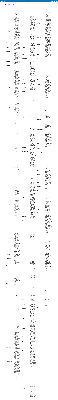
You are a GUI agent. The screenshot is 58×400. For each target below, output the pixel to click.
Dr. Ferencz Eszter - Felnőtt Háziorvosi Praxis (33, 288)
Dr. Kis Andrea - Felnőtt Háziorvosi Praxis (32, 369)
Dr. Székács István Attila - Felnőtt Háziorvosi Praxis (32, 213)
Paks (22, 336)
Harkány (23, 47)
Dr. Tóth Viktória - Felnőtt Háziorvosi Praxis (16, 130)
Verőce (38, 282)
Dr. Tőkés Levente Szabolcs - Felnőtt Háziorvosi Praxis (48, 24)
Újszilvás (38, 205)
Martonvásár (24, 230)
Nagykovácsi (24, 274)
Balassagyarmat (9, 17)
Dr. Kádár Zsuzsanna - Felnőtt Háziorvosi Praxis (17, 371)
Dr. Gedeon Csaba (32, 328)
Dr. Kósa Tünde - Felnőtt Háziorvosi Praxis (48, 270)
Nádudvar (23, 261)
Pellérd (38, 6)
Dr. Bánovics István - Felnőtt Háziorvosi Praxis (48, 175)
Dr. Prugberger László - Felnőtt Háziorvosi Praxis (47, 156)
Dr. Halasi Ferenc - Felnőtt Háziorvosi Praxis (16, 144)
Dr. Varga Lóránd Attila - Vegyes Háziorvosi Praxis (32, 44)
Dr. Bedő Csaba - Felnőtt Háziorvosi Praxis (48, 263)
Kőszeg (23, 197)
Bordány (7, 47)
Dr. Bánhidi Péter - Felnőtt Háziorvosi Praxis (48, 213)
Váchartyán (39, 245)
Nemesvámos (24, 295)
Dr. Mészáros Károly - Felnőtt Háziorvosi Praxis (17, 333)
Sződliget (38, 166)
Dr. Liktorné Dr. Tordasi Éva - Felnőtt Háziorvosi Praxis (17, 221)
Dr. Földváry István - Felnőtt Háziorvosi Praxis (17, 291)
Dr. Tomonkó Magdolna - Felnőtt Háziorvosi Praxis (17, 234)
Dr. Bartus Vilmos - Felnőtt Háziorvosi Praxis (16, 212)
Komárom (23, 186)
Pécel (22, 341)
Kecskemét (23, 125)
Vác (37, 212)
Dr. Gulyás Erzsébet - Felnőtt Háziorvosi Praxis (33, 363)
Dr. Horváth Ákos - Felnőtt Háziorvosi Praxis (16, 140)
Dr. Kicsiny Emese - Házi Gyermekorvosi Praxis (48, 163)
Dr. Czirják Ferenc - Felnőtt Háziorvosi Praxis (17, 365)
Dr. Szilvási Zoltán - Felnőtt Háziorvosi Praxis (32, 114)
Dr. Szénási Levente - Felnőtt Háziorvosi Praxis (17, 187)
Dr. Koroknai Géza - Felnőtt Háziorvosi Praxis (48, 45)
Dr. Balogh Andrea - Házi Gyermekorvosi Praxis (17, 209)
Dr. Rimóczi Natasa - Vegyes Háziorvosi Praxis (17, 251)
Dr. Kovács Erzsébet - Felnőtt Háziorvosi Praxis (17, 377)
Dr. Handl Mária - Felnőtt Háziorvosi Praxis (48, 198)
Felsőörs (7, 287)
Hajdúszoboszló (24, 6)
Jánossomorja (24, 87)
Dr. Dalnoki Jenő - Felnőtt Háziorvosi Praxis (32, 357)
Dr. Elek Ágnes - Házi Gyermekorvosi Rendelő (17, 255)
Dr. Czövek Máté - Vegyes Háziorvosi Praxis (32, 296)
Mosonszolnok (24, 258)
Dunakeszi (8, 204)
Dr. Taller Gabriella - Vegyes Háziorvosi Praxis (33, 217)
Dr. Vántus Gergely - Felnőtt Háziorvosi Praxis (17, 58)
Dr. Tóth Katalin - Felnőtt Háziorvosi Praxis (16, 237)
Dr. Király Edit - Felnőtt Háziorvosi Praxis (16, 97)
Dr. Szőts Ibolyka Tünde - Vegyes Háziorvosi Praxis (16, 10)
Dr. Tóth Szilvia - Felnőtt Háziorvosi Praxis (16, 304)
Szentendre (39, 119)
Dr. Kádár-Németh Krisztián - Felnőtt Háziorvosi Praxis (32, 275)
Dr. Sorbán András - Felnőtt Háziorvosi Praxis (33, 284)
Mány (23, 224)
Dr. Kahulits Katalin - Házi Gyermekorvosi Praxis (17, 62)
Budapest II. (8, 51)
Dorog (7, 200)
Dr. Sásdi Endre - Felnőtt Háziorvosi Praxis (16, 197)
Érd (6, 269)
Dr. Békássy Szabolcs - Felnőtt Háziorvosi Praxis (17, 259)
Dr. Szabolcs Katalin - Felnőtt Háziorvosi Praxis (33, 141)
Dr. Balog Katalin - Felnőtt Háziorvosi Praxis (16, 69)
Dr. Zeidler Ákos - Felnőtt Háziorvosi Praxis (48, 276)
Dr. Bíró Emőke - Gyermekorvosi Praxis (47, 167)
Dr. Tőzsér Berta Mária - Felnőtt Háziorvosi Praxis (32, 305)
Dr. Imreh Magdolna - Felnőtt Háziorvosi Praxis (17, 218)
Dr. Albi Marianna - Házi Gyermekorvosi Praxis (17, 300)
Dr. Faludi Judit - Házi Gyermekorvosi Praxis (17, 273)
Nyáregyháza (24, 304)
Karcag (23, 117)
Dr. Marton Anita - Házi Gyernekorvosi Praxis (48, 229)
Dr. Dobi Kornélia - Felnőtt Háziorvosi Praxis (16, 91)
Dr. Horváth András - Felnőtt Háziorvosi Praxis (33, 366)
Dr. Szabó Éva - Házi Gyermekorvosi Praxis (33, 76)
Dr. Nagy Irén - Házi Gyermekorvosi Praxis (17, 225)
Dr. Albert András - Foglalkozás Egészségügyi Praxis (17, 297)
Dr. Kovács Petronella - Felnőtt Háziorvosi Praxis (33, 19)
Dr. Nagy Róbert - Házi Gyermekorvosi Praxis (17, 228)
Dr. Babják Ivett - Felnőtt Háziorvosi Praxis (16, 88)
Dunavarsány (8, 258)
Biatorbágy (8, 42)
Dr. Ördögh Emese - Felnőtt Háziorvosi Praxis (48, 232)
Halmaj (23, 43)
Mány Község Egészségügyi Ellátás (32, 225)
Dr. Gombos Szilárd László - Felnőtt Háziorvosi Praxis (17, 215)
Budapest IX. (8, 87)
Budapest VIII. (8, 103)
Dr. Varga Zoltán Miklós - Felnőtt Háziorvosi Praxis (32, 385)
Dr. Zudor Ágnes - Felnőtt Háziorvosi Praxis (32, 31)
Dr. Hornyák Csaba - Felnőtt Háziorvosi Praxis (17, 78)
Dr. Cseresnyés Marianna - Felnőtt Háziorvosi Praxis (32, 92)
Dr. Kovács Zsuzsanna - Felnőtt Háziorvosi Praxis (33, 22)
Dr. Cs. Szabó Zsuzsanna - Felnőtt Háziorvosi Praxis (33, 59)
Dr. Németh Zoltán (16, 302)
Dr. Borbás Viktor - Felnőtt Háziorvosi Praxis (32, 10)
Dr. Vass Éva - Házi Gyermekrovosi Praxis (32, 122)
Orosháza (23, 318)
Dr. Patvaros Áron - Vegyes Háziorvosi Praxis (33, 322)
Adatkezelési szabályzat (35, 398)
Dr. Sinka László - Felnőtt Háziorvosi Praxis (48, 304)
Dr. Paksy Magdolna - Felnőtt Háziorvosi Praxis (33, 190)
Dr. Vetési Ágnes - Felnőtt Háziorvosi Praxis (48, 126)
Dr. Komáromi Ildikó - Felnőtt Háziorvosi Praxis (48, 130)
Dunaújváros (8, 254)
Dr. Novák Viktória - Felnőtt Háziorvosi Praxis (48, 16)
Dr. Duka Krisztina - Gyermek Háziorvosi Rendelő (17, 52)
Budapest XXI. (8, 160)
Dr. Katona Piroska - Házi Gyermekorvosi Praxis (17, 348)
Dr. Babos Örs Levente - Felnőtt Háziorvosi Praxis (16, 352)
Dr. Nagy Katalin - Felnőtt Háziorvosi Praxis (16, 161)
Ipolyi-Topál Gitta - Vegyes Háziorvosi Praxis (48, 206)
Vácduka (38, 241)
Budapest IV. (8, 65)
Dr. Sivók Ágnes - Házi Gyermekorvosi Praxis (17, 180)
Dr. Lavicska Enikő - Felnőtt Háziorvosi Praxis (17, 148)
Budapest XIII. (8, 123)
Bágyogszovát (8, 13)
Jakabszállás (24, 83)
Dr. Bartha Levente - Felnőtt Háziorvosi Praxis (48, 183)
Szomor (38, 159)
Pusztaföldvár (39, 19)
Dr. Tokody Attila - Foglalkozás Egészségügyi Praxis (48, 250)
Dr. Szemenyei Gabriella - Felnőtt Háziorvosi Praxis (32, 325)
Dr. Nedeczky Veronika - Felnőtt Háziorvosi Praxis (32, 198)
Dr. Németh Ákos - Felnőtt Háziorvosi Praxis (32, 333)
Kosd (22, 193)
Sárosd (38, 44)
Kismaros (23, 178)
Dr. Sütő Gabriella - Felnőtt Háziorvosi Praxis (32, 103)
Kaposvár (23, 106)
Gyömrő (7, 351)
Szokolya (38, 143)
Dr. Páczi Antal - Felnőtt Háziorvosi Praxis (32, 255)
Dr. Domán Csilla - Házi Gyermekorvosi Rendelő (17, 320)
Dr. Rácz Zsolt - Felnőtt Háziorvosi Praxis (48, 191)
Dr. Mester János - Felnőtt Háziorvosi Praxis (32, 69)
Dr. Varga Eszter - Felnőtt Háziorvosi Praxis (48, 235)
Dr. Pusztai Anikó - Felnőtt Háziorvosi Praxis (16, 151)
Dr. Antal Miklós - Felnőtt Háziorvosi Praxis (16, 183)
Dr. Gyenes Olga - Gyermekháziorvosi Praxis (33, 111)
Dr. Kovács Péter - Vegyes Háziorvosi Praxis (48, 257)
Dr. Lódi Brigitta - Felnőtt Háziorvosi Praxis (32, 135)
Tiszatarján (39, 194)
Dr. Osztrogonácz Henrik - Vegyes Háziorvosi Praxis (32, 194)
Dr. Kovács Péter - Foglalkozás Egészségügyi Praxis (48, 254)
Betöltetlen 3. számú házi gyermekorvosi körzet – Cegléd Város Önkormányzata (17, 169)
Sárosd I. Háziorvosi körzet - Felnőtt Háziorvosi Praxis (48, 51)
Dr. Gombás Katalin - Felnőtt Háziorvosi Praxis (48, 120)
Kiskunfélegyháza (25, 151)
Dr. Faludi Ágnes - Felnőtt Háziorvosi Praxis (32, 360)
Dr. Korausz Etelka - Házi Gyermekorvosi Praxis (48, 13)
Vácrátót (38, 253)
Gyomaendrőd (8, 347)
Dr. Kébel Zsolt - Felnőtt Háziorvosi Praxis (16, 25)
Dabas (7, 190)
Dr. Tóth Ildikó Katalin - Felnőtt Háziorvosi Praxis (32, 144)
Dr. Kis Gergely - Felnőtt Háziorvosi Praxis (48, 153)
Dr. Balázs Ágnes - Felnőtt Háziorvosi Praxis (16, 108)
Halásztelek (24, 34)
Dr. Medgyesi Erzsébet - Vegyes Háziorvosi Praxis (32, 319)
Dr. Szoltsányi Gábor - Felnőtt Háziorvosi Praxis (48, 123)
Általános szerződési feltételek (27, 398)
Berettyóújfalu (8, 31)
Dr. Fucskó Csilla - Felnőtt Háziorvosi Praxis (32, 16)
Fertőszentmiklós (9, 291)
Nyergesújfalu (24, 308)
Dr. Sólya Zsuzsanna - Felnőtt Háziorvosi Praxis (33, 281)
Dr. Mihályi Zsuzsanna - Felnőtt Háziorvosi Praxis (33, 88)
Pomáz (38, 12)
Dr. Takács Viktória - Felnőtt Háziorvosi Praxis (33, 25)
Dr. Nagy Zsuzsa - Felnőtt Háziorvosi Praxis (48, 9)
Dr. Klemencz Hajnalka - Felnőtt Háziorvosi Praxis (16, 191)
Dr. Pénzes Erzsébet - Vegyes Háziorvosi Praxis (17, 315)
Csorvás (7, 186)
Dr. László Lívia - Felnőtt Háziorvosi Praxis (32, 183)
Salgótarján (39, 37)
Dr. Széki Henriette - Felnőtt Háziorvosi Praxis (17, 84)
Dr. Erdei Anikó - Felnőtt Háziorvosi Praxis (32, 13)
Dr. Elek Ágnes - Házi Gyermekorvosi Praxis (48, 94)
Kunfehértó (24, 212)
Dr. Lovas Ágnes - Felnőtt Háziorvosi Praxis (16, 330)
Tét (37, 190)
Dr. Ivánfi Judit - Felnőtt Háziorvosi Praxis (32, 48)
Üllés (38, 209)
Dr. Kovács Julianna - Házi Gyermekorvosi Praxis (17, 48)
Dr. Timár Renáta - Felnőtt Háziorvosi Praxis (32, 55)
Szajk (38, 75)
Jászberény (23, 91)
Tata (38, 182)
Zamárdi (38, 307)
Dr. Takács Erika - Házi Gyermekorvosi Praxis (17, 231)
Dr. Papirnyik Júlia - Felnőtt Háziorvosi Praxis (17, 339)
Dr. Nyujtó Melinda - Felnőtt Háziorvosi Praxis (17, 176)
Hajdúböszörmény (9, 361)
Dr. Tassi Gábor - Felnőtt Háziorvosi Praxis (16, 18)
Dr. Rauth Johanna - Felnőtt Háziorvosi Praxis (33, 379)
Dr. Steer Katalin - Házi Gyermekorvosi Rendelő (48, 48)
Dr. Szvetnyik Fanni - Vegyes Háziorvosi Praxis (17, 6)
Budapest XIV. (8, 133)
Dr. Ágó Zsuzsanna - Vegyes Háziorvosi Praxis (33, 84)
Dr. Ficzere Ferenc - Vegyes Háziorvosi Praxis (17, 284)
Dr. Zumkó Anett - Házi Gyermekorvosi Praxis (17, 243)
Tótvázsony (39, 201)
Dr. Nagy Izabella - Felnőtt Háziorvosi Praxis (16, 194)
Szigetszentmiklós (40, 129)
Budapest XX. (8, 147)
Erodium (4, 1)
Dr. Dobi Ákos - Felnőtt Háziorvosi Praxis (48, 149)
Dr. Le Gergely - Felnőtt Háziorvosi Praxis (32, 372)
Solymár (38, 65)
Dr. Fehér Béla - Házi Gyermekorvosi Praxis (48, 187)
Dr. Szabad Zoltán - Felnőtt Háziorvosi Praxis (32, 269)
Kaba (22, 95)
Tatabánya (39, 186)
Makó (23, 220)
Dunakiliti (7, 250)
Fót (6, 294)
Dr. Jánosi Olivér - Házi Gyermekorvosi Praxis (17, 201)
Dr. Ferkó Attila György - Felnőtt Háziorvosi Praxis (47, 41)
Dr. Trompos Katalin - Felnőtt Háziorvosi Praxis (33, 382)
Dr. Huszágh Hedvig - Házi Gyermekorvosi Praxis (48, 222)
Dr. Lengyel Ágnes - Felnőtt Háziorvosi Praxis (48, 103)
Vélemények (22, 1)
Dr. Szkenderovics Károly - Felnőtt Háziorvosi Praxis (16, 164)
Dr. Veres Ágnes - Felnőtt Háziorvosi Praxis (48, 273)
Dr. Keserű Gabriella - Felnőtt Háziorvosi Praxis (33, 155)
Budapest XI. (8, 107)
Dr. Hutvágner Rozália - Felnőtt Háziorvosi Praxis (32, 389)
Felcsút (7, 283)
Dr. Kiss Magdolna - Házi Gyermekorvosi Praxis (48, 28)
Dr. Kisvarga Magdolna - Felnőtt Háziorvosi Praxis (48, 301)
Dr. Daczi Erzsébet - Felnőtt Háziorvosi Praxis (33, 354)
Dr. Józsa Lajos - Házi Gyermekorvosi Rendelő (17, 368)
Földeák (7, 314)
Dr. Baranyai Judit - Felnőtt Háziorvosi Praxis (48, 85)
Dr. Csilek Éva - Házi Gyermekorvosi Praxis (48, 91)
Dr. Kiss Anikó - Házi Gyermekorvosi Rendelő (17, 374)
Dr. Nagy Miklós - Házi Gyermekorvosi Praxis (17, 173)
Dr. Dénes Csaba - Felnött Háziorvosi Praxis (16, 72)
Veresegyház (39, 260)
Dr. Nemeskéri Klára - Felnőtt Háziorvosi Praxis (33, 375)
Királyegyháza (24, 147)
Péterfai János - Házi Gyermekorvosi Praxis (17, 358)
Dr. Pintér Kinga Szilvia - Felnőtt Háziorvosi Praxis (32, 165)
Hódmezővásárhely (25, 58)
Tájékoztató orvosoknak (15, 1)
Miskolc (23, 234)
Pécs (22, 350)
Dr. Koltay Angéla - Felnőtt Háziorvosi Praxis (32, 278)
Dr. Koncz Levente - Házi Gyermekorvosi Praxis (17, 280)
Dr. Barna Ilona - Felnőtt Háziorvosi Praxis (48, 88)
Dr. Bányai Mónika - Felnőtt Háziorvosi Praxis (33, 351)
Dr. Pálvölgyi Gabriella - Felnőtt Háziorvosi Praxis (16, 100)
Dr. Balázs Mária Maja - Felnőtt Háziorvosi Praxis (16, 124)
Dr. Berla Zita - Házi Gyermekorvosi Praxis (17, 355)
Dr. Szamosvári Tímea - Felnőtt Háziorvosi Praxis (16, 114)
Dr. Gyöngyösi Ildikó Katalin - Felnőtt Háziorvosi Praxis (48, 65)
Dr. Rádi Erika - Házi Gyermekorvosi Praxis (33, 168)
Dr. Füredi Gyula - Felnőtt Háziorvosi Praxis (48, 216)
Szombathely (39, 152)
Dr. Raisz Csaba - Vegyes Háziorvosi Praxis (48, 194)
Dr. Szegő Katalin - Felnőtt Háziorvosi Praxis (16, 157)
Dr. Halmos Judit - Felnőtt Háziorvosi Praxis (48, 219)
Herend (23, 54)
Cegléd (7, 167)
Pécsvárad (23, 388)
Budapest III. (8, 61)
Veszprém (39, 293)
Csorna (7, 183)
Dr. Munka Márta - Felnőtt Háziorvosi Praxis (16, 104)
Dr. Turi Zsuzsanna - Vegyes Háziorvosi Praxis (33, 148)
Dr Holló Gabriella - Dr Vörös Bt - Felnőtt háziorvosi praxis (17, 66)
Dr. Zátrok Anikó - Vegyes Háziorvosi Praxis (48, 171)
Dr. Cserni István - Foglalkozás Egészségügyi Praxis (48, 285)
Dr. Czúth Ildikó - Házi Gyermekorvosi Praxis (17, 262)
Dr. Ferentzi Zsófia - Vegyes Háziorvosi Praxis (48, 202)
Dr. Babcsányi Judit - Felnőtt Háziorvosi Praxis (17, 206)
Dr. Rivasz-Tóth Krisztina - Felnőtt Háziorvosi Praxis (32, 243)
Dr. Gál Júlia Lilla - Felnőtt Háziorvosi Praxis (16, 94)
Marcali (23, 228)
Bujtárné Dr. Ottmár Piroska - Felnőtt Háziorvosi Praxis (48, 38)
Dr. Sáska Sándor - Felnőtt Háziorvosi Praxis (32, 95)
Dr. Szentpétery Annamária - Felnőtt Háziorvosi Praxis (33, 395)
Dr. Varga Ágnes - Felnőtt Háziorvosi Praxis (16, 21)
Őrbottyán (23, 328)
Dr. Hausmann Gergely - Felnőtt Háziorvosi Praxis (16, 137)
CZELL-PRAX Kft (16, 204)
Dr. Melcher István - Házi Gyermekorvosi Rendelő (17, 380)
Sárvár (38, 54)
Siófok (38, 61)
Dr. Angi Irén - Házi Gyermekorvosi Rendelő (17, 362)
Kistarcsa (23, 182)
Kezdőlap (8, 1)
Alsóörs (7, 6)
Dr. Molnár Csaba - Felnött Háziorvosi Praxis (16, 336)
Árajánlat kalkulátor (28, 1)
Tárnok (38, 174)
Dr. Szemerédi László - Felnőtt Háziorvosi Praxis (32, 171)
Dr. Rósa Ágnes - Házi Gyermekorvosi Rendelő (48, 110)
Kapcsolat (33, 1)
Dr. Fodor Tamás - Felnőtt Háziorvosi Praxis (32, 231)
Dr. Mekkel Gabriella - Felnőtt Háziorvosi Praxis (32, 66)
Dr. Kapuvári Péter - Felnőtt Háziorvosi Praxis (33, 392)
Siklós (38, 58)
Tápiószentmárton (40, 170)
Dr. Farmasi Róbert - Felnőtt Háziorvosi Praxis (33, 152)
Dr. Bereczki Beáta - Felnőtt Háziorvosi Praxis (33, 6)
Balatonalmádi (8, 24)
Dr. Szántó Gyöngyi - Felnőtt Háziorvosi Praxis (17, 154)
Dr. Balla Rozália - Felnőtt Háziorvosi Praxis (16, 270)
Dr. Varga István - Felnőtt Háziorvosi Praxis (32, 209)
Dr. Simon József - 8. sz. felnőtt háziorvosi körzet (48, 137)
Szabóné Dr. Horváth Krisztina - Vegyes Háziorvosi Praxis (48, 308)
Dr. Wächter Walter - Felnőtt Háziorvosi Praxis (48, 55)
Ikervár (23, 79)
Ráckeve (38, 27)
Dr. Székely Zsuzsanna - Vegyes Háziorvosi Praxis (33, 179)
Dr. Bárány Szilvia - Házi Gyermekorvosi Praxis (17, 32)
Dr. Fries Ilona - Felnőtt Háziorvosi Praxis (16, 75)
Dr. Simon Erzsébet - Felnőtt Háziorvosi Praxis (17, 81)
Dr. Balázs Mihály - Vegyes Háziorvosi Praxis (16, 14)
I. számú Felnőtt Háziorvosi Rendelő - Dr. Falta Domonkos (48, 238)
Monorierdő (24, 255)
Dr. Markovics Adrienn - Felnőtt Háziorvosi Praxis (32, 80)
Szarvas (38, 79)
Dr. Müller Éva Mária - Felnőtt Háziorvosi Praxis (32, 51)
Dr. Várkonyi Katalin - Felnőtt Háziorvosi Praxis (33, 221)
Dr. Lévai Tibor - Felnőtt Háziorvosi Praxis (16, 266)
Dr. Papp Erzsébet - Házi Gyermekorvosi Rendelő (17, 383)
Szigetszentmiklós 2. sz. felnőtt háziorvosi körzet (48, 140)
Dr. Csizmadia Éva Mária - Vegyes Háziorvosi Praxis (48, 242)
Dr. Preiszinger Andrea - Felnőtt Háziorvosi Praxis (32, 138)
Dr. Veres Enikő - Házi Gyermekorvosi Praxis (17, 240)
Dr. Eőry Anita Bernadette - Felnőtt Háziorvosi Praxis (17, 55)
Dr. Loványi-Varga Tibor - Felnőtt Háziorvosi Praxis (16, 111)
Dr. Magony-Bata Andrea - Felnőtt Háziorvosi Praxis (32, 158)
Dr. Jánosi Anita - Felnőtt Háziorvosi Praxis (32, 187)
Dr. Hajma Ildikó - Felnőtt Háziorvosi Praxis (48, 62)
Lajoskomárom (24, 216)
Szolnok (38, 148)
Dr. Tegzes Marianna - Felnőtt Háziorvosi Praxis (17, 127)
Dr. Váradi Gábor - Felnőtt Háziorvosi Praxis (16, 342)
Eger (6, 265)
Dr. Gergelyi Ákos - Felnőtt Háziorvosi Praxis (48, 293)
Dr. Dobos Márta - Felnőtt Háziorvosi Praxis (16, 134)
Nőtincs (23, 299)
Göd (6, 318)
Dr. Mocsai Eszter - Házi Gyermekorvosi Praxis (48, 107)
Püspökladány (39, 23)
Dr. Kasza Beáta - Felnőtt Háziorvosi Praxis (32, 132)
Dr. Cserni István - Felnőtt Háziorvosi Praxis (48, 282)
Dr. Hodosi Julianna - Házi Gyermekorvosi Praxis (17, 35)
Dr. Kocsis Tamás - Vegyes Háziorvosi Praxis (48, 159)
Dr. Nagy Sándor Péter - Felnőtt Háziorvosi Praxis (16, 28)
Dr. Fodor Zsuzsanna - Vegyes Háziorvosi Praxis (48, 20)
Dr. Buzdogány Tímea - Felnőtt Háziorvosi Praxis (32, 262)
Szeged (38, 84)
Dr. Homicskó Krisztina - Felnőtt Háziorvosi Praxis (48, 68)
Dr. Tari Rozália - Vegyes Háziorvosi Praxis (48, 76)
